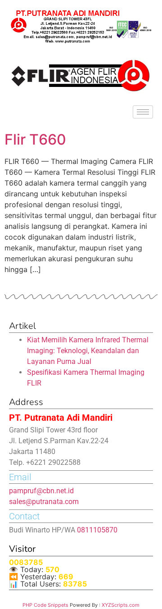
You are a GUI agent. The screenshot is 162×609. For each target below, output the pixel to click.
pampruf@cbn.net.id (41, 490)
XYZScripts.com (121, 605)
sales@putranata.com (44, 501)
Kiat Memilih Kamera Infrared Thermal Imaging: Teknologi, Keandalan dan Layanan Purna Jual (87, 351)
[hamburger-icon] (143, 111)
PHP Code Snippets (45, 605)
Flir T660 (35, 139)
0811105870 (97, 530)
